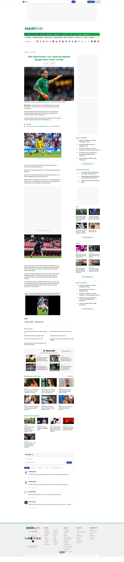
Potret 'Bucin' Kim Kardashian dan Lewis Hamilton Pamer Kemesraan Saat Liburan (31, 391)
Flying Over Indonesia (68, 546)
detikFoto (55, 540)
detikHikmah (55, 542)
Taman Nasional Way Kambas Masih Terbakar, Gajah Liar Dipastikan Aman (29, 429)
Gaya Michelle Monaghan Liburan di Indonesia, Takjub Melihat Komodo (48, 408)
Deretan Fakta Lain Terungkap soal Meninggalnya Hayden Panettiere (31, 408)
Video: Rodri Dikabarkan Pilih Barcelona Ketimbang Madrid (44, 293)
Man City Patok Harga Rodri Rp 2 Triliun (33, 338)
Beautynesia (92, 535)
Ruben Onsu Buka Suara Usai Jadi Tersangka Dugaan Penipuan (65, 408)
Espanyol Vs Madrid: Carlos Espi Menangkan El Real (42, 428)
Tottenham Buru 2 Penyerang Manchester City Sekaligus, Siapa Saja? (35, 344)
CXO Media (92, 538)
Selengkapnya (70, 376)
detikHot (46, 537)
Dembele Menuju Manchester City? (58, 335)
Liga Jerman (57, 34)
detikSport (86, 34)
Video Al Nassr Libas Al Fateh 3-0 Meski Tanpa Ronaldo (94, 256)
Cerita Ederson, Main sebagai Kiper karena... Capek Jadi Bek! (42, 126)
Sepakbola (26, 52)
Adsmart (65, 533)
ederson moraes (29, 321)
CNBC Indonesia (93, 531)
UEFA (71, 34)
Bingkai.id (66, 542)
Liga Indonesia (65, 34)
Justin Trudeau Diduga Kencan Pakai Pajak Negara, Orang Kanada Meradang (55, 429)
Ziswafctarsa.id (67, 544)
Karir (78, 533)
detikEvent (66, 535)
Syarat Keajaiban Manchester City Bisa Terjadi (61, 331)
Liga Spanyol (49, 34)
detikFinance (47, 533)
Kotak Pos (79, 535)
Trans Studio (66, 540)
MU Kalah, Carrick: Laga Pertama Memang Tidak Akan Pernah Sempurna (29, 445)
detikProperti (47, 544)
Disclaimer (79, 542)
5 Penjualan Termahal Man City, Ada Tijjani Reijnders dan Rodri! (81, 232)
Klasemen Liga (48, 37)
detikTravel (55, 530)
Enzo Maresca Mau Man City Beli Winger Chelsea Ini (35, 332)
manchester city (39, 321)
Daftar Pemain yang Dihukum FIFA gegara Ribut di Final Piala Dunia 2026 (81, 218)
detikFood (55, 531)
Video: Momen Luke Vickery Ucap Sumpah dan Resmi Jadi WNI (94, 270)
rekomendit (66, 549)
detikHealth (55, 533)
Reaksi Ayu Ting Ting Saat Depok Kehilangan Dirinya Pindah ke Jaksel (65, 391)
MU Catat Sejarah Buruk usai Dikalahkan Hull (87, 145)
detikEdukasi (47, 531)
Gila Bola (77, 37)
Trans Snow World (67, 538)
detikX (54, 537)
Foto (82, 37)
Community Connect (68, 551)
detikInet (46, 535)
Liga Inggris (35, 34)
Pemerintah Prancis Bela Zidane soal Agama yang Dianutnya (90, 173)
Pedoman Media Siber (81, 531)
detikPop (55, 544)
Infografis (91, 37)
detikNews (46, 530)
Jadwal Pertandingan (38, 37)
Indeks (80, 34)
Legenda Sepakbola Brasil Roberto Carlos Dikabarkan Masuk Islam (90, 177)
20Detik (54, 538)
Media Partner (79, 537)
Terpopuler (28, 37)
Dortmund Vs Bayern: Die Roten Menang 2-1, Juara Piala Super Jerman (89, 149)
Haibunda (92, 533)
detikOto (46, 542)
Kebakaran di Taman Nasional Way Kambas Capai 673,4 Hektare (68, 428)
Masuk (98, 1)
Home (29, 34)
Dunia (75, 34)
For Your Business (67, 547)
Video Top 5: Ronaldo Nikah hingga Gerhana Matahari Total (81, 256)
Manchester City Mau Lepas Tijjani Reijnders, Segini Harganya (62, 339)
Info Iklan (78, 538)
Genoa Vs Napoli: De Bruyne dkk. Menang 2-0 (88, 159)
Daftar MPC (91, 1)
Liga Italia (42, 34)
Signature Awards (67, 537)
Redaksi (78, 530)
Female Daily (92, 537)
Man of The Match (68, 37)
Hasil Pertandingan (58, 37)
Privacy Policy (79, 540)
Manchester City (35, 269)
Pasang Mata (66, 531)
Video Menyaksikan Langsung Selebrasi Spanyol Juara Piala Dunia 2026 (80, 270)
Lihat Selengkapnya (87, 163)
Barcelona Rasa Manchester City (92, 231)
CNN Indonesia (93, 530)
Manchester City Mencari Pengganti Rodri (34, 335)
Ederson (26, 112)
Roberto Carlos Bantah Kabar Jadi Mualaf (90, 181)
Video (86, 37)
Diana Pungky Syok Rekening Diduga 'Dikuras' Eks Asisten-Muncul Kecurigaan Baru (48, 391)
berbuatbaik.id (67, 530)
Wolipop (55, 535)
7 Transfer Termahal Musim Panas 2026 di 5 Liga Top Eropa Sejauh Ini (94, 218)
